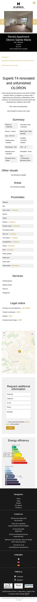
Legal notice (21, 591)
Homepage (5, 57)
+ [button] (4, 333)
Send (10, 427)
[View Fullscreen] (4, 339)
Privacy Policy (27, 598)
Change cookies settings (16, 594)
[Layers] (32, 333)
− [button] (4, 335)
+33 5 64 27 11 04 (18, 545)
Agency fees (31, 591)
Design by (27, 594)
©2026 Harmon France (9, 591)
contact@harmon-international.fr (18, 547)
